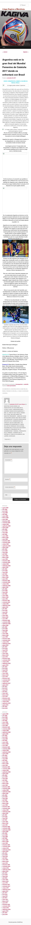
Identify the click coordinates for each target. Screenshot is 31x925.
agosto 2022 (5, 587)
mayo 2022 (5, 592)
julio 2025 (4, 529)
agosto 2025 (5, 527)
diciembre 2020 (6, 620)
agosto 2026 (5, 507)
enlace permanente (11, 385)
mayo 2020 (5, 630)
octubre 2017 (5, 681)
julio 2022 (4, 589)
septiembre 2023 (6, 565)
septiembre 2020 (6, 623)
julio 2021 (4, 608)
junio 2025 (4, 531)
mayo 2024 (5, 552)
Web (6, 495)
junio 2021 (4, 610)
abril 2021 (4, 613)
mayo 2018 (5, 670)
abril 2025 (4, 534)
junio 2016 (4, 708)
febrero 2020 (5, 635)
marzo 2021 (5, 615)
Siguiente (26, 52)
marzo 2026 (5, 516)
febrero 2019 (5, 655)
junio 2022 (4, 590)
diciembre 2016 (6, 698)
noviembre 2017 (6, 680)
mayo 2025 (5, 532)
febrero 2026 (5, 517)
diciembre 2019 (6, 638)
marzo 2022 (5, 595)
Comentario (8, 460)
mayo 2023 (5, 572)
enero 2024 (5, 559)
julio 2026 (4, 509)
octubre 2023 (5, 564)
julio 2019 (4, 647)
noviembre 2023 (6, 562)
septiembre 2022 (6, 585)
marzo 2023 (5, 575)
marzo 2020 (5, 633)
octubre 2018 (5, 661)
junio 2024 (4, 551)
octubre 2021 (5, 604)
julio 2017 (4, 686)
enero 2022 (5, 599)
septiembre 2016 (6, 703)
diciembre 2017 (6, 678)
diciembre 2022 (6, 580)
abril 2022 (4, 594)
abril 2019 (4, 652)
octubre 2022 (5, 584)
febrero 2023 (5, 577)
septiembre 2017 (6, 683)
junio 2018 (4, 668)
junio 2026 (4, 511)
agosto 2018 (5, 665)
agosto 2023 (5, 567)
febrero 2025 (5, 537)
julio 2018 (4, 666)
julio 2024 (4, 549)
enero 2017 (5, 696)
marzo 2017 (5, 693)
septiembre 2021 (6, 605)
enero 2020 (5, 637)
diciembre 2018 (6, 658)
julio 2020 (4, 627)
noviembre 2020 (6, 622)
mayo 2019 (5, 650)
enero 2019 (5, 657)
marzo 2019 (5, 653)
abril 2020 (4, 632)
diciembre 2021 (6, 600)
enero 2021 (5, 618)
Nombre (7, 479)
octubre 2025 (5, 524)
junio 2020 (4, 628)
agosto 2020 (5, 625)
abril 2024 (4, 554)
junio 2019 (4, 648)
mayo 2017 (5, 690)
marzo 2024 (5, 555)
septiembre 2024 (6, 546)
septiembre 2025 (6, 526)
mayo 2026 (5, 512)
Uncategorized (19, 384)
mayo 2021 (5, 612)
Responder (8, 439)
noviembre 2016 (6, 700)
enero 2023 (5, 579)
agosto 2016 (5, 705)
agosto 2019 (5, 645)
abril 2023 (4, 574)
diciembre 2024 (6, 541)
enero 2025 (5, 539)
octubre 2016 (5, 701)
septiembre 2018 (6, 663)
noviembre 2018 (6, 660)
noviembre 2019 (6, 640)
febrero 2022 (5, 597)
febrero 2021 (5, 617)
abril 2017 (4, 691)
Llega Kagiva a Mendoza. (13, 9)
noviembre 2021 (6, 602)
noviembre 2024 (6, 542)
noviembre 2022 (6, 582)
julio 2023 (4, 569)
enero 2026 (5, 519)
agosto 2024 (5, 547)
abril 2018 (4, 671)
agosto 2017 (5, 685)
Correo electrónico (10, 487)
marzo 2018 (5, 673)
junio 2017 (4, 688)
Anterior (4, 52)
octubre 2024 (5, 544)
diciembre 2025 (6, 521)
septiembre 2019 (6, 643)
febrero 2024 (5, 557)
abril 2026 (4, 514)
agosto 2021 (5, 607)
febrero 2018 (5, 675)
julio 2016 (4, 706)
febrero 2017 (5, 695)
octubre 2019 (5, 642)
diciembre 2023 (6, 560)
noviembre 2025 (6, 522)
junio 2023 (4, 570)
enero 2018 (5, 676)
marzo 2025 (5, 536)
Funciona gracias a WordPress (15, 922)
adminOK (26, 384)
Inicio (4, 47)
